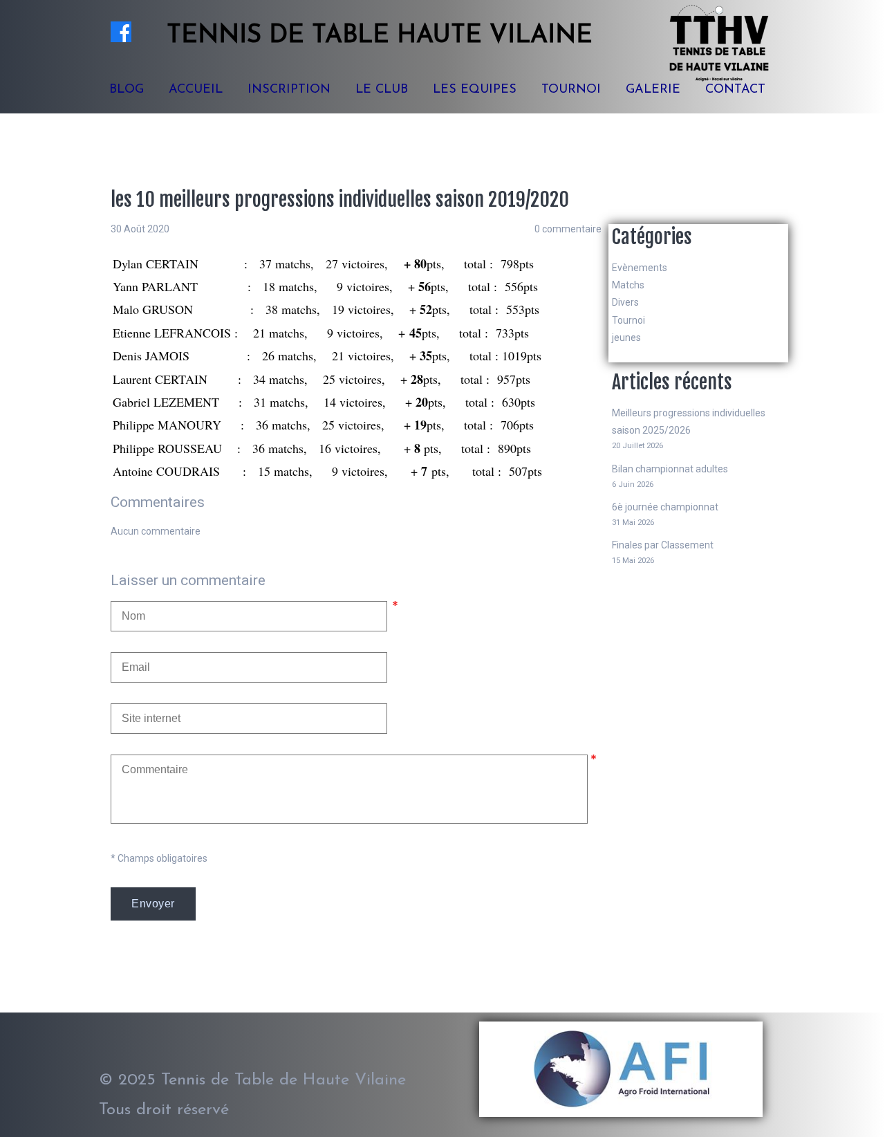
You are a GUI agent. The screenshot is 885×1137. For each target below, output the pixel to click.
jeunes (626, 337)
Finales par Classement (663, 545)
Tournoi (628, 320)
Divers (625, 302)
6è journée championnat (665, 506)
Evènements (639, 267)
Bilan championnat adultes (670, 468)
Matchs (628, 284)
